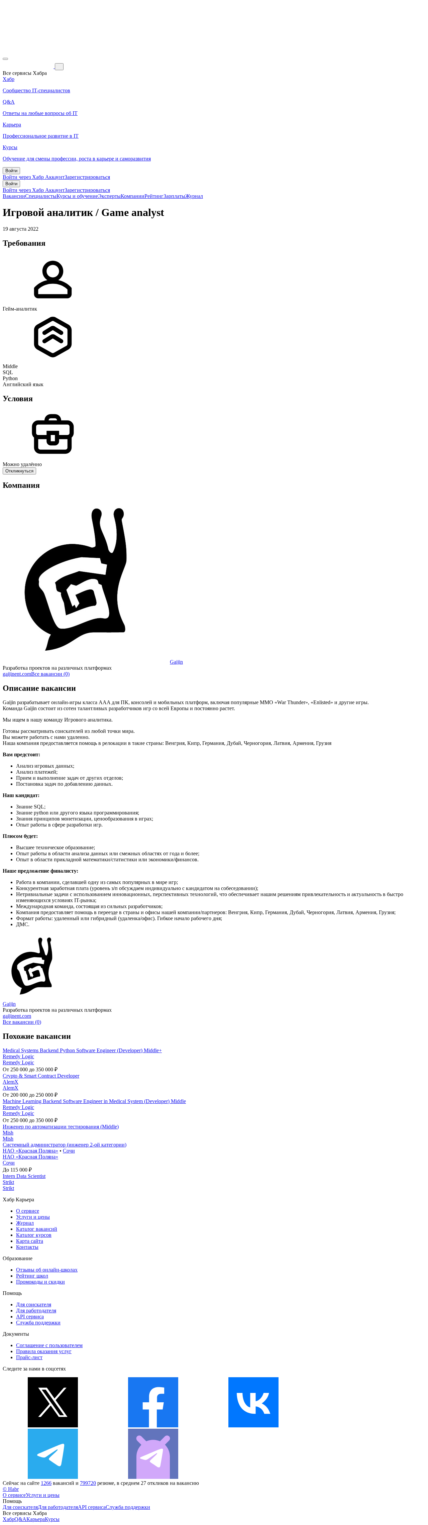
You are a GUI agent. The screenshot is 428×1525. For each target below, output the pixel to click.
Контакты (27, 1247)
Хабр (8, 1519)
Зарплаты (174, 196)
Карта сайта (29, 1241)
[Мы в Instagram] (354, 1425)
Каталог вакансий (36, 1229)
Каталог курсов (33, 1235)
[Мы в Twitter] (53, 1425)
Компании (132, 196)
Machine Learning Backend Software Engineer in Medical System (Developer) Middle (94, 1101)
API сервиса (30, 1316)
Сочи (69, 1151)
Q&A (20, 1519)
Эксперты (109, 196)
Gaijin (176, 662)
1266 (46, 1483)
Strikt (8, 1182)
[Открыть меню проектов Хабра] (5, 59)
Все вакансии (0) (50, 674)
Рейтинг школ (32, 1276)
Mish (8, 1132)
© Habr (11, 1489)
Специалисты (41, 196)
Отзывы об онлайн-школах (47, 1270)
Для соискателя (33, 1304)
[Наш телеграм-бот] (153, 1477)
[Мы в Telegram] (53, 1477)
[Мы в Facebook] (153, 1425)
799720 (88, 1483)
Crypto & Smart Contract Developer (41, 1076)
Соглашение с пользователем (49, 1345)
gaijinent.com (17, 674)
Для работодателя (36, 1310)
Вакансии (14, 196)
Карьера (35, 1519)
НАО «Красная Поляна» (30, 1151)
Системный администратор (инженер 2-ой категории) (64, 1145)
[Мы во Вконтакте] (253, 1425)
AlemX (10, 1082)
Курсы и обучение (77, 196)
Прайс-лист (29, 1357)
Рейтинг (154, 196)
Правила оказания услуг (44, 1351)
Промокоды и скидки (40, 1282)
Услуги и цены (33, 1217)
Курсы (52, 1519)
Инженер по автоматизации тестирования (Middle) (61, 1126)
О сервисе (27, 1211)
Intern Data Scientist (24, 1176)
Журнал (194, 196)
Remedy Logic (18, 1056)
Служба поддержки (38, 1322)
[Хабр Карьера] (29, 66)
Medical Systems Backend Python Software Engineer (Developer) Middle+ (82, 1050)
